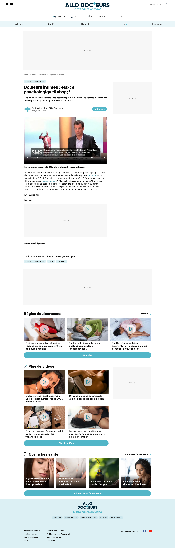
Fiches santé (98, 16)
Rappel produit (71, 518)
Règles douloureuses (56, 75)
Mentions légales (30, 534)
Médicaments (116, 518)
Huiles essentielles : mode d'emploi (102, 483)
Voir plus (87, 355)
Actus (78, 16)
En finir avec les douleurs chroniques (134, 483)
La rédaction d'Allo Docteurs (49, 108)
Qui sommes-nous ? (31, 531)
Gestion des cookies (55, 531)
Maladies (42, 75)
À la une (19, 24)
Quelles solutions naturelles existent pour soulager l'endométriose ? (84, 346)
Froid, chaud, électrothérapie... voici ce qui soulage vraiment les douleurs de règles (43, 346)
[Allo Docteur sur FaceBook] (7, 4)
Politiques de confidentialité (58, 534)
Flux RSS (26, 541)
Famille (121, 24)
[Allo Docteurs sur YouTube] (11, 4)
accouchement (50, 181)
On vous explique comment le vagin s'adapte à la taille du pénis (87, 397)
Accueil (26, 75)
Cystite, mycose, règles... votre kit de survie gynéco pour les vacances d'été (44, 434)
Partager (101, 109)
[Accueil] (87, 507)
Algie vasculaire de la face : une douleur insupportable (37, 481)
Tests (119, 16)
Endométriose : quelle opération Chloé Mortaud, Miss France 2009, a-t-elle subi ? (44, 398)
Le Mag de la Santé (88, 518)
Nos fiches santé (43, 454)
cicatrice (92, 175)
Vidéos (61, 16)
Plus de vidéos (41, 366)
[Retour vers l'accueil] (87, 6)
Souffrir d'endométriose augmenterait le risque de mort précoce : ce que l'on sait (129, 346)
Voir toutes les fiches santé (88, 493)
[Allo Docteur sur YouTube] (150, 531)
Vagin (51, 261)
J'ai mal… (62, 261)
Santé (51, 24)
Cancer (103, 518)
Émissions (157, 24)
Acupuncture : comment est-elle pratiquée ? (68, 481)
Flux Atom (51, 541)
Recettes (57, 518)
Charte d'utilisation (30, 537)
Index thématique (54, 537)
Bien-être (86, 24)
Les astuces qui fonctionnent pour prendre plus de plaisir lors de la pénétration (87, 434)
